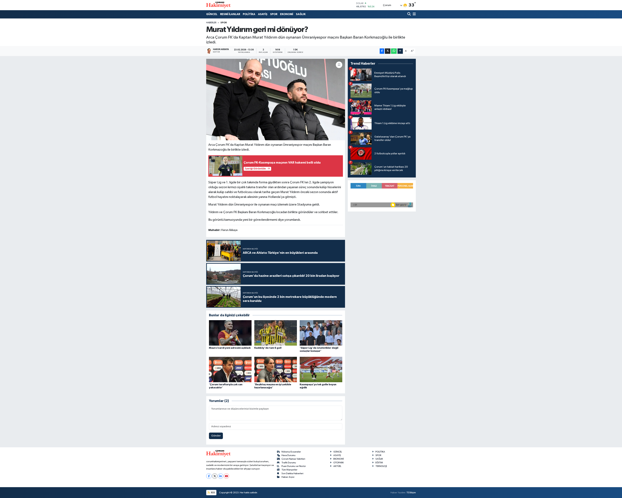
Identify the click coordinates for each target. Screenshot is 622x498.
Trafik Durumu (289, 462)
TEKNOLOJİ (381, 466)
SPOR (273, 14)
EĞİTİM (379, 462)
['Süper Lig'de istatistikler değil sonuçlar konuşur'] (321, 333)
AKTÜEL (337, 466)
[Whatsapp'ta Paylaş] (394, 51)
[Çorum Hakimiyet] (218, 5)
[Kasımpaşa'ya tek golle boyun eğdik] (321, 369)
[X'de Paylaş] (387, 51)
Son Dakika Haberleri (292, 473)
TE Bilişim (411, 492)
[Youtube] (226, 476)
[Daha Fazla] (400, 51)
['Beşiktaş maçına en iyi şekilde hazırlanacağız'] (275, 369)
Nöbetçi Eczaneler (291, 452)
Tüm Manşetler (289, 470)
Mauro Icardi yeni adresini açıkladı (230, 348)
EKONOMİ (286, 14)
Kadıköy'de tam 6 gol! (268, 348)
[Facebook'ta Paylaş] (382, 51)
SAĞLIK (301, 14)
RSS (213, 492)
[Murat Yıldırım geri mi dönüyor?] (275, 99)
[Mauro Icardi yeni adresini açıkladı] (230, 333)
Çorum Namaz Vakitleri (293, 459)
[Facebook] (209, 476)
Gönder (216, 435)
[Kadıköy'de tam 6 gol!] (275, 333)
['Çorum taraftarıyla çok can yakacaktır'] (230, 369)
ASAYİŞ (262, 14)
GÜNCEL (211, 14)
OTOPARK (338, 462)
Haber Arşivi (288, 477)
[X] (214, 476)
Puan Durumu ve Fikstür (294, 466)
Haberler (211, 23)
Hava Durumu (288, 455)
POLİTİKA (249, 14)
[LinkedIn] (220, 476)
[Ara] (409, 14)
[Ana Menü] (413, 14)
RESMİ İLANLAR (230, 14)
